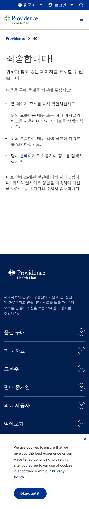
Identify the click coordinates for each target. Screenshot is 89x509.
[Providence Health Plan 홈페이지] (21, 19)
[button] (81, 19)
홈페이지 (28, 155)
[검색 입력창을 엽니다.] (81, 5)
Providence (15, 38)
